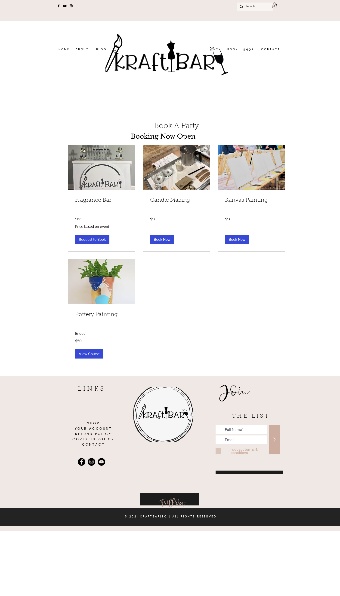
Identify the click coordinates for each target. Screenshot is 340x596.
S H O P (248, 50)
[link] (101, 200)
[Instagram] (71, 6)
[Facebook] (59, 6)
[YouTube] (65, 6)
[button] (274, 5)
